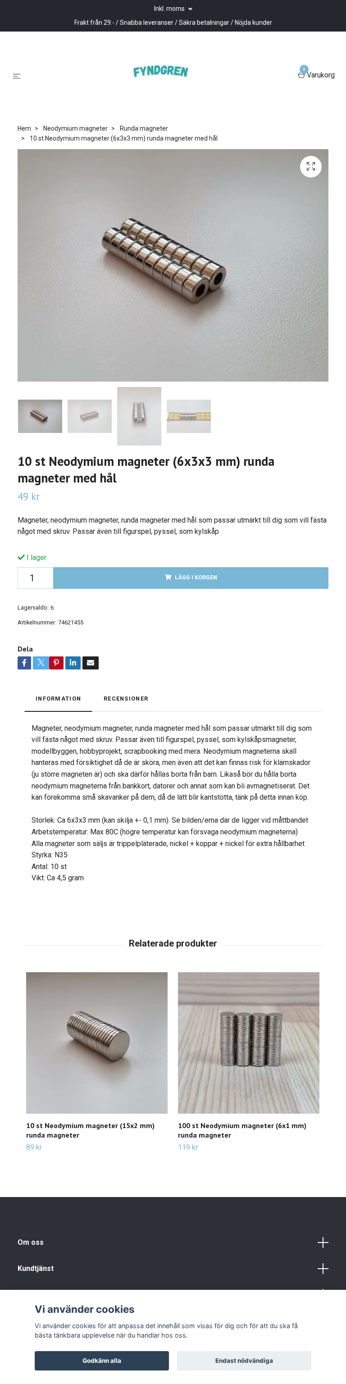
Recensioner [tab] (126, 698)
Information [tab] (58, 698)
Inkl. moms (170, 8)
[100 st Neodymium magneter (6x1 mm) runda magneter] (248, 1043)
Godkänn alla (101, 1360)
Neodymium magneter (75, 128)
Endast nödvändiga (244, 1360)
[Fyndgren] (161, 75)
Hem (24, 128)
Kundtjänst (36, 1268)
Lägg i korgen (196, 577)
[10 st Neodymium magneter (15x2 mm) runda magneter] (97, 1043)
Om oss (31, 1242)
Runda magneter (144, 128)
